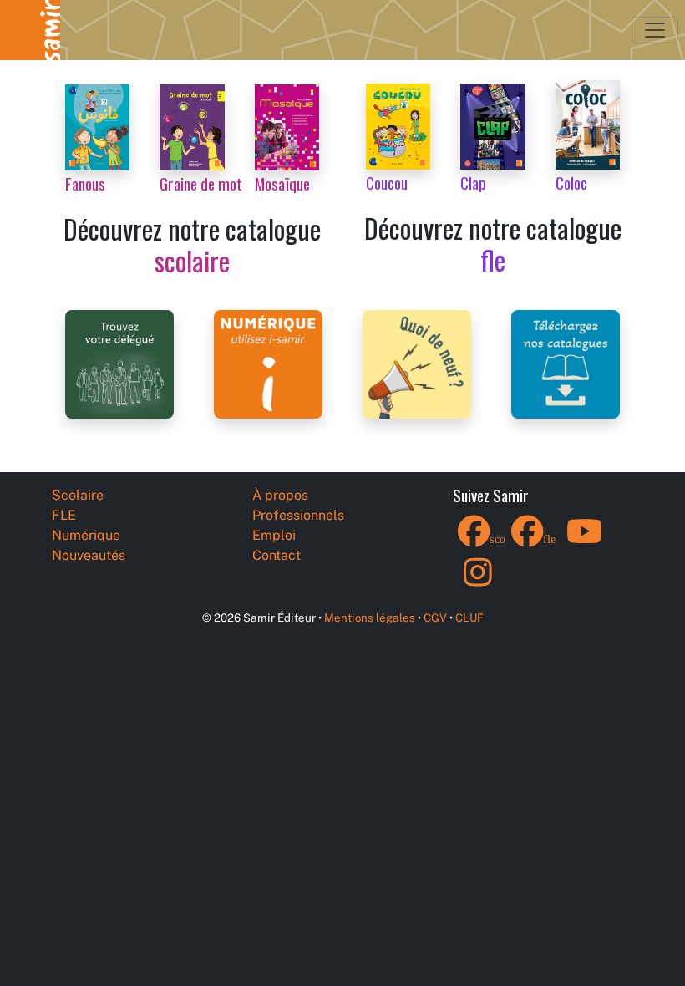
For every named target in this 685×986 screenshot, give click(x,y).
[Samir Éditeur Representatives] (119, 363)
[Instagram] (478, 583)
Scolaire (78, 495)
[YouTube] (585, 542)
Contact (276, 555)
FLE (64, 515)
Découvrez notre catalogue (192, 244)
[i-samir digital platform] (268, 363)
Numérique (86, 535)
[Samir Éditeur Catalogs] (565, 363)
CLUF (469, 617)
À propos (280, 495)
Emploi (274, 535)
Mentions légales (369, 617)
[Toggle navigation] (655, 30)
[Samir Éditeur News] (417, 363)
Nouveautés (88, 555)
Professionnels (298, 515)
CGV (435, 617)
